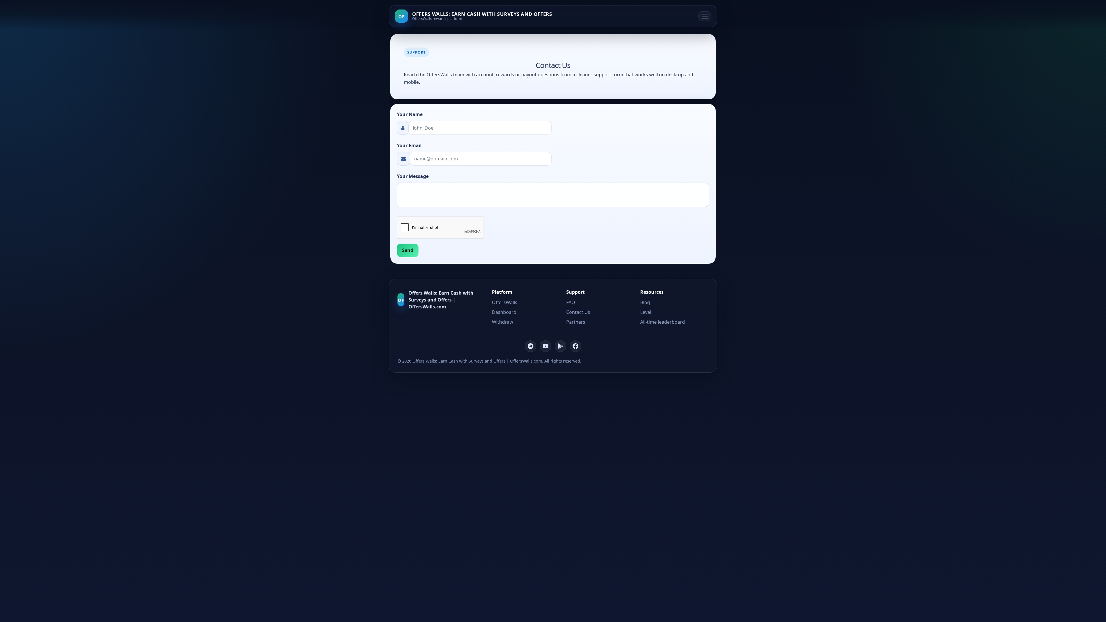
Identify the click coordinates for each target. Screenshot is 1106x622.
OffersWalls (504, 302)
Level (645, 312)
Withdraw (502, 322)
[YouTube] (545, 346)
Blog (645, 302)
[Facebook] (575, 346)
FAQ (570, 302)
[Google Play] (560, 346)
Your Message (413, 176)
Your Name (410, 114)
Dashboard (504, 312)
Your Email (409, 145)
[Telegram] (530, 346)
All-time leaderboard (662, 322)
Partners (575, 322)
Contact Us (578, 312)
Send (407, 250)
